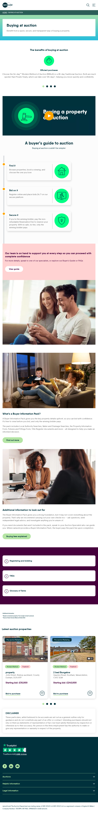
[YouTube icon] (17, 767)
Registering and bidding (21, 560)
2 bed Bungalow (61, 672)
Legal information (10, 790)
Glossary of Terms (18, 590)
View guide (14, 269)
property (10, 672)
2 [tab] (47, 86)
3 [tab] (51, 86)
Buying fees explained (16, 536)
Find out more (12, 440)
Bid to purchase (13, 693)
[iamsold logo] (7, 5)
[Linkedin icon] (11, 767)
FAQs (12, 575)
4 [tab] (55, 86)
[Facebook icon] (5, 767)
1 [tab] (43, 86)
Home (5, 12)
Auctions (7, 776)
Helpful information (11, 783)
